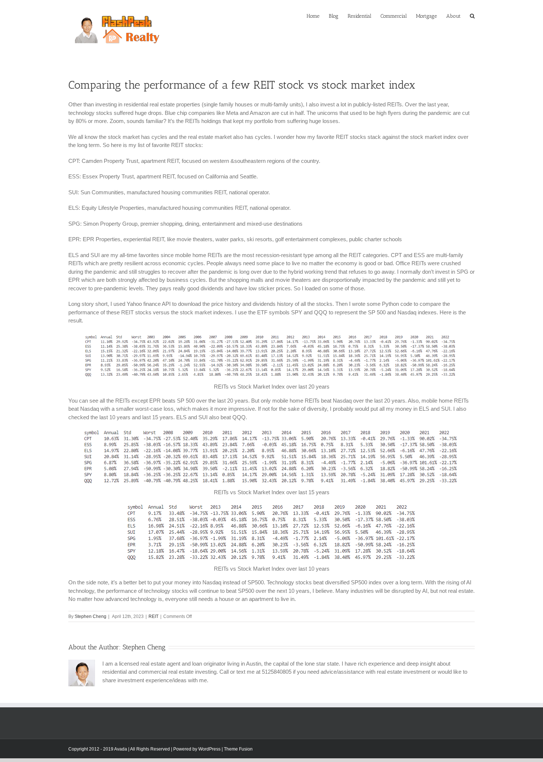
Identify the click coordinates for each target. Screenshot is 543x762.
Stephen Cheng (90, 616)
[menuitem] (318, 15)
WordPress (209, 749)
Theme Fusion (238, 749)
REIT (153, 616)
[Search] (472, 15)
